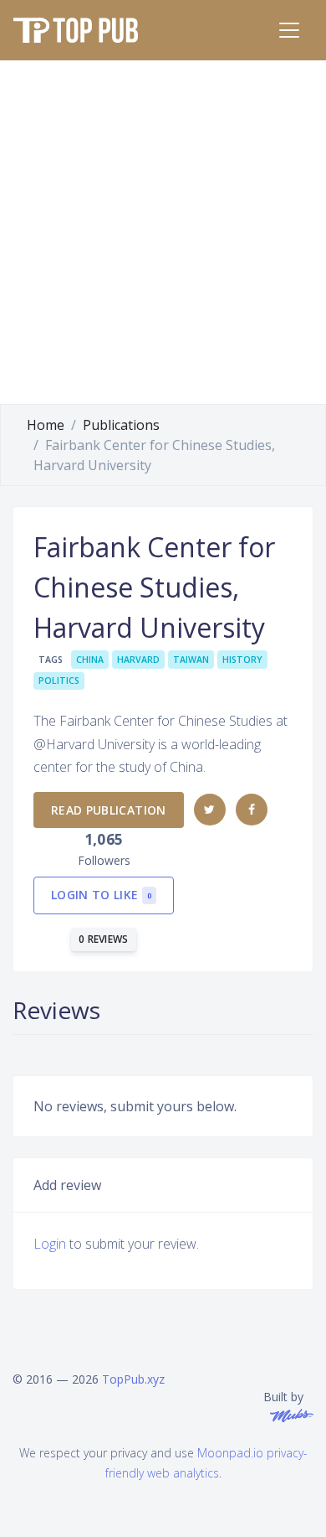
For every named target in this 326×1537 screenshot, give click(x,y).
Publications (121, 425)
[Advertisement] (163, 232)
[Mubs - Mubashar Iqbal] (288, 1414)
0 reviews (104, 939)
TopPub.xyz (133, 1379)
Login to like (101, 895)
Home (45, 425)
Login (49, 1243)
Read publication (108, 810)
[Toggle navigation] (289, 30)
